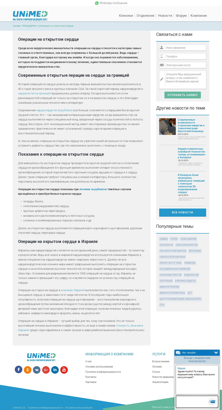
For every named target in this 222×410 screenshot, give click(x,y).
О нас (88, 361)
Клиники (126, 15)
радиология (191, 275)
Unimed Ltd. (19, 407)
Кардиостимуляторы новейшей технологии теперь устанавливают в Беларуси (192, 153)
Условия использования (99, 366)
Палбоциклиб (188, 239)
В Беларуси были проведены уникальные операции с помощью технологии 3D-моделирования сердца (191, 184)
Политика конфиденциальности (103, 371)
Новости (165, 15)
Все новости (182, 212)
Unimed (17, 26)
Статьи (156, 371)
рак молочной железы (173, 251)
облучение (166, 281)
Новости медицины (163, 376)
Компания (198, 15)
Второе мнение (161, 361)
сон (162, 305)
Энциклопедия (160, 382)
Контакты (90, 376)
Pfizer (174, 239)
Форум (181, 15)
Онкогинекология (186, 245)
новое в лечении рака (172, 257)
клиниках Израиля (72, 290)
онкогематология (170, 275)
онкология (166, 245)
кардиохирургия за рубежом (54, 110)
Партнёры (91, 382)
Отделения (145, 15)
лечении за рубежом (93, 189)
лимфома (190, 263)
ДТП (190, 293)
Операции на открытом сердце (55, 26)
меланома (195, 251)
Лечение (157, 366)
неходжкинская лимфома (175, 269)
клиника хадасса (185, 281)
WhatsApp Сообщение (113, 3)
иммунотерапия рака (172, 293)
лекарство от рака (171, 263)
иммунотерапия (169, 287)
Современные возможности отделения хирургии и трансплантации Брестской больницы (191, 125)
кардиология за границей (34, 93)
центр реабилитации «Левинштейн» (180, 299)
